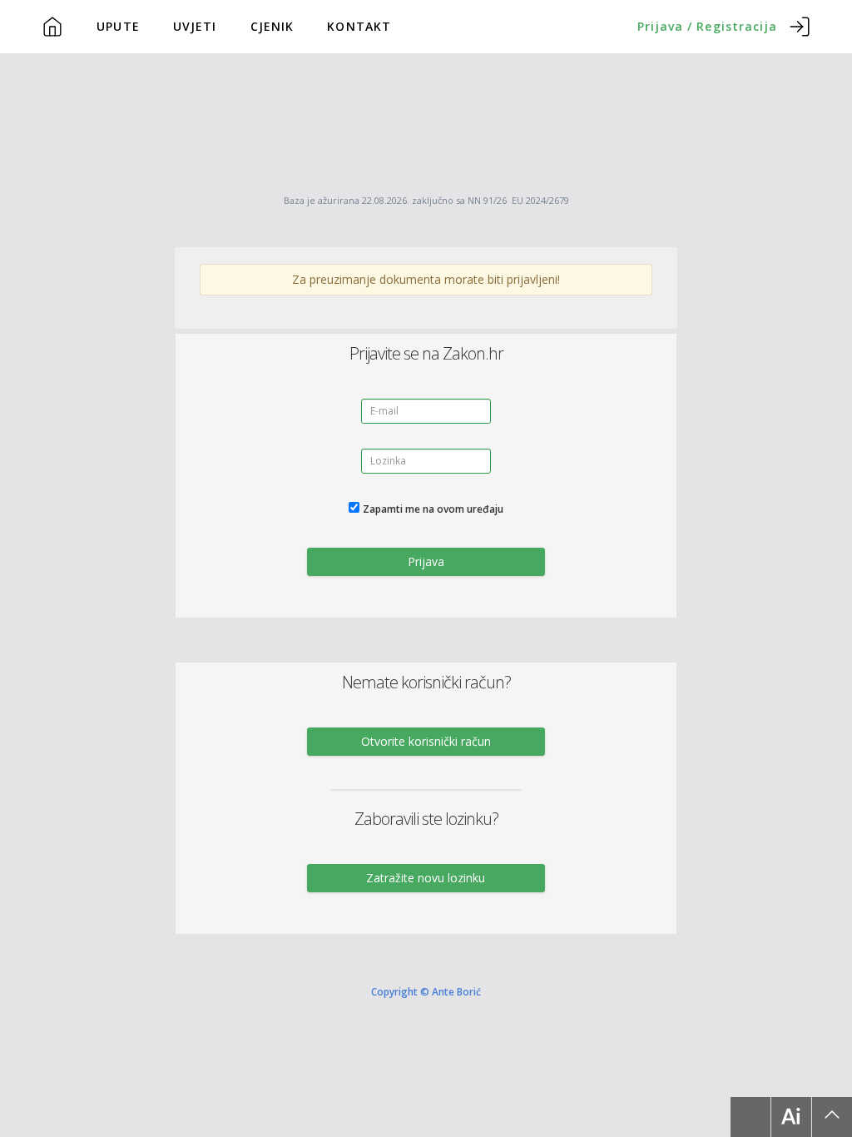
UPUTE (118, 26)
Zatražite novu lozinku (425, 878)
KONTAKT (359, 26)
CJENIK (272, 26)
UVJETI (195, 26)
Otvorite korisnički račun (426, 741)
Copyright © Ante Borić (426, 990)
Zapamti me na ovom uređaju (433, 509)
